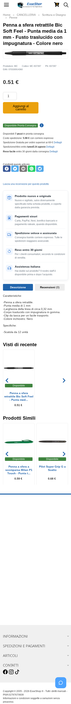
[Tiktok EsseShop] (17, 672)
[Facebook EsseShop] (5, 672)
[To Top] (62, 695)
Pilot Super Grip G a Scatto (52, 468)
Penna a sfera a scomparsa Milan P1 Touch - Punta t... (18, 470)
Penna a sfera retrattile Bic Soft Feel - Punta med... (18, 396)
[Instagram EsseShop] (11, 672)
